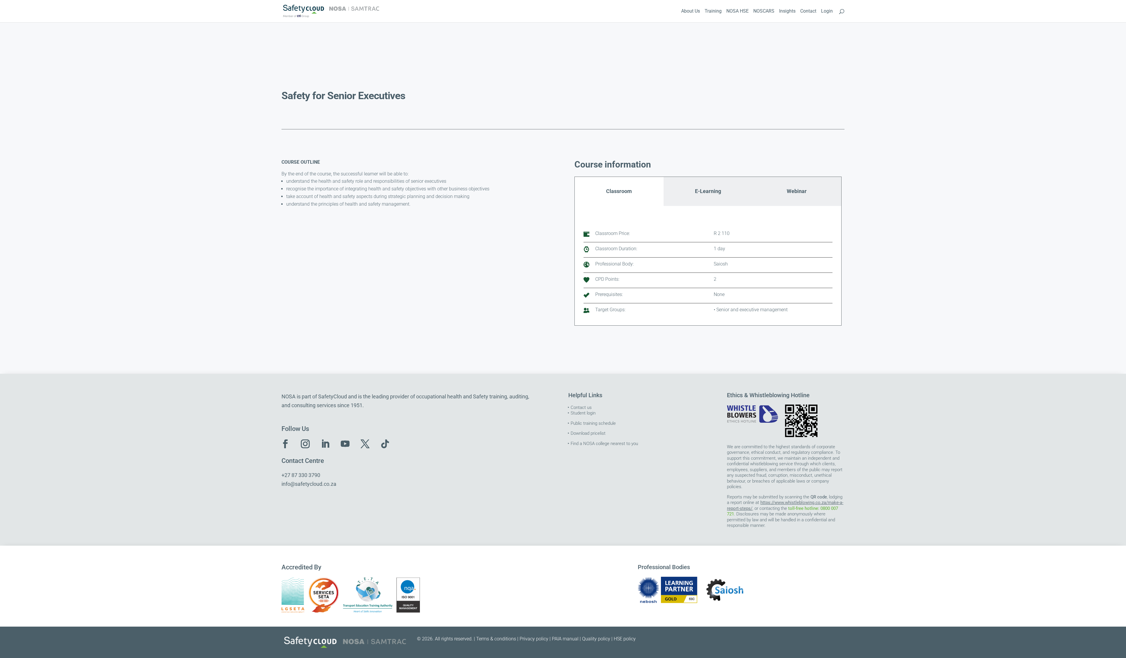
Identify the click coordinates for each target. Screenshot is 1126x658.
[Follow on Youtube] (345, 444)
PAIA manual (565, 639)
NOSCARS (763, 11)
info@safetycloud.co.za (309, 484)
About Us (690, 11)
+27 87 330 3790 (301, 475)
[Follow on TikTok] (385, 444)
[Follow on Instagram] (305, 444)
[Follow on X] (365, 444)
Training (713, 11)
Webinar (797, 191)
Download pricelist (588, 433)
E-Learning (708, 191)
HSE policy (625, 639)
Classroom (619, 191)
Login (827, 11)
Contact (808, 11)
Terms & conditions (496, 639)
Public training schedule (593, 423)
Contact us (581, 407)
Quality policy (596, 639)
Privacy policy (534, 639)
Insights (787, 11)
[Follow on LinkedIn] (325, 444)
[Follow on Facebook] (285, 444)
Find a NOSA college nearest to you (604, 443)
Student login (583, 413)
